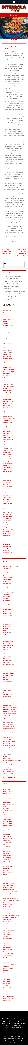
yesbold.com (6, 808)
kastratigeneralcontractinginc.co (11, 894)
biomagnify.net (6, 1000)
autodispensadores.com (9, 745)
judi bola (8, 1019)
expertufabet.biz (7, 836)
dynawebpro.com (7, 516)
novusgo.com (6, 679)
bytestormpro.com (7, 681)
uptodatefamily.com (8, 968)
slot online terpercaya (8, 317)
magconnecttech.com (8, 698)
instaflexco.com (7, 634)
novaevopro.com (7, 613)
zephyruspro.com (7, 486)
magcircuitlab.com (7, 409)
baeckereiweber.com (8, 789)
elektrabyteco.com (7, 416)
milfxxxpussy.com (7, 966)
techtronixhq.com (7, 343)
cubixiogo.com (6, 527)
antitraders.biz (6, 902)
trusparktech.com (7, 615)
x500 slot (4, 1023)
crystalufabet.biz (7, 872)
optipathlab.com (7, 575)
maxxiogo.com (6, 501)
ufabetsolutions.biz (8, 855)
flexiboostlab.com (7, 639)
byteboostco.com (7, 414)
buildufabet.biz (6, 881)
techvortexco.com (7, 363)
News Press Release (7, 1040)
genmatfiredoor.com (8, 705)
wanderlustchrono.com (9, 683)
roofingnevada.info (7, 752)
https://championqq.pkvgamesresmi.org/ (14, 1027)
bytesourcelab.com (8, 478)
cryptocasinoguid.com (8, 889)
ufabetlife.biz (6, 853)
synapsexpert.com (7, 542)
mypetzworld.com (7, 926)
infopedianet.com (7, 465)
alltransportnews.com (8, 883)
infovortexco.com (7, 427)
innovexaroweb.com (8, 439)
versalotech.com (7, 647)
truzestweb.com (7, 540)
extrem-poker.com (7, 934)
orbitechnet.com (7, 531)
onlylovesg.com (7, 718)
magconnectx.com (7, 754)
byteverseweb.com (8, 456)
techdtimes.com (7, 800)
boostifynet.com (7, 620)
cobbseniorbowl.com (8, 911)
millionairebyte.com (8, 773)
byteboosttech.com (8, 817)
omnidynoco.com (7, 535)
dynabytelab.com (7, 577)
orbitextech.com (7, 696)
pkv (12, 1019)
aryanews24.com (7, 904)
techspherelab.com (8, 450)
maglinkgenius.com (8, 407)
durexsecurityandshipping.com (11, 915)
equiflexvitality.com (8, 715)
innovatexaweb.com (8, 356)
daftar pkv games (7, 332)
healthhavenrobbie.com (9, 709)
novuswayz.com (7, 628)
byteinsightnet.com (8, 384)
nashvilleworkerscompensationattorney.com (14, 762)
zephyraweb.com (7, 605)
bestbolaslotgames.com (9, 728)
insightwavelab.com (8, 675)
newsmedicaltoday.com (9, 750)
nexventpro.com (7, 622)
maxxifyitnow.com (7, 482)
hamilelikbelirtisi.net (8, 645)
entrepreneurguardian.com (10, 733)
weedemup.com (7, 739)
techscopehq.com (7, 471)
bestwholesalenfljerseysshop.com (11, 896)
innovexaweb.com (7, 512)
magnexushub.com (7, 819)
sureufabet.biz (6, 864)
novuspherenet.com (8, 529)
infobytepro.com (7, 373)
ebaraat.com (6, 812)
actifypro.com (6, 630)
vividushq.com (6, 522)
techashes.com (7, 793)
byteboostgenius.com (8, 461)
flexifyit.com (6, 499)
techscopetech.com (8, 435)
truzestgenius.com (7, 420)
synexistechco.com (8, 592)
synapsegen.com (7, 518)
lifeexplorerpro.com (8, 677)
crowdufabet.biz (7, 879)
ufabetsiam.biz (6, 840)
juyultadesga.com (7, 921)
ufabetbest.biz (6, 862)
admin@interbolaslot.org (18, 46)
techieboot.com (7, 802)
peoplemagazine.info (8, 791)
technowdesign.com (8, 913)
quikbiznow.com (7, 546)
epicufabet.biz (6, 870)
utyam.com (6, 972)
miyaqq (15, 1025)
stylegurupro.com (7, 658)
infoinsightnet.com (7, 380)
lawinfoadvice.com (7, 955)
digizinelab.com (7, 429)
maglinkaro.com (7, 444)
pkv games (5, 312)
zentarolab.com (7, 544)
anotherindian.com (7, 983)
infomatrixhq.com (7, 399)
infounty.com (6, 928)
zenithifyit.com (6, 600)
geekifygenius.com (7, 694)
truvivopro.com (7, 594)
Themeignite (18, 1040)
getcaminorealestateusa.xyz (10, 777)
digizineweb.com (7, 388)
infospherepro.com (7, 666)
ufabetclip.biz (6, 834)
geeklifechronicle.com (8, 664)
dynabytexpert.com (8, 497)
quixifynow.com (7, 484)
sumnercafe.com (7, 960)
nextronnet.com (7, 505)
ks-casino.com (6, 936)
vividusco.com (6, 596)
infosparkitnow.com (8, 360)
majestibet (9, 1025)
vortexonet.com (7, 583)
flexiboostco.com (7, 568)
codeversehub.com (8, 454)
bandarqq (5, 323)
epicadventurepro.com (8, 673)
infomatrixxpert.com (8, 392)
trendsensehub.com (8, 688)
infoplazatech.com (7, 367)
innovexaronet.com (8, 395)
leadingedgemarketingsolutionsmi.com (13, 891)
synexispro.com (7, 756)
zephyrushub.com (7, 573)
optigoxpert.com (7, 626)
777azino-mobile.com (8, 908)
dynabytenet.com (7, 446)
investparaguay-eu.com (9, 930)
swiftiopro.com (6, 643)
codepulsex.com (7, 433)
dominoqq (5, 315)
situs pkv (21, 1021)
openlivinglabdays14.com (9, 898)
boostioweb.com (7, 570)
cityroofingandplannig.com (9, 917)
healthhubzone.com (8, 810)
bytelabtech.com (7, 354)
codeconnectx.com (7, 390)
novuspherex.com (7, 611)
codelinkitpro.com (7, 348)
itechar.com (6, 806)
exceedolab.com (7, 652)
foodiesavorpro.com (8, 669)
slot (4, 1019)
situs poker (22, 1023)
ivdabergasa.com (7, 919)
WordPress (15, 1043)
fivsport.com (6, 951)
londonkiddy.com (7, 767)
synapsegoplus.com (8, 463)
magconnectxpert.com (8, 418)
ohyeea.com (6, 977)
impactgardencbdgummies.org (10, 994)
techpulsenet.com (7, 422)
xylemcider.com (7, 985)
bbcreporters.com (7, 887)
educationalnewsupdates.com (10, 566)
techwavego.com (7, 431)
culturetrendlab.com (8, 686)
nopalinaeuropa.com (8, 998)
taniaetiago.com (7, 987)
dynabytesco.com (7, 656)
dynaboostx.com (7, 632)
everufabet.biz (6, 876)
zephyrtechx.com (7, 624)
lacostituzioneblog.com (9, 975)
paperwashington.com (8, 737)
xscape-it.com (6, 906)
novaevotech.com (7, 403)
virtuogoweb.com (7, 821)
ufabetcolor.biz (6, 849)
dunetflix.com (6, 962)
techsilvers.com (7, 947)
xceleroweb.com (7, 548)
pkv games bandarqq (8, 325)
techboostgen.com (7, 350)
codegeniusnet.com (8, 377)
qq (1, 1019)
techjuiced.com (7, 815)
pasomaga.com (7, 992)
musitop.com (6, 970)
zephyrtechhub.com (8, 537)
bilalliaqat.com (6, 743)
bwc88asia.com (7, 932)
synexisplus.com (7, 581)
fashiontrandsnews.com (9, 885)
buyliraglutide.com (7, 825)
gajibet (19, 1025)
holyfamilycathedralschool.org (10, 765)
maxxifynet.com (7, 585)
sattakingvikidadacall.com (9, 726)
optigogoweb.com (7, 550)
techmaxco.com (7, 649)
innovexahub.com (7, 588)
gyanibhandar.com (7, 830)
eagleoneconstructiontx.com (10, 713)
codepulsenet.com (7, 467)
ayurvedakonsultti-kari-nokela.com (12, 900)
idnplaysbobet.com (8, 724)
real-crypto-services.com (9, 923)
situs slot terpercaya (19, 1019)
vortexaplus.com (7, 525)
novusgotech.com (7, 503)
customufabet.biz (7, 866)
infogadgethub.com (8, 346)
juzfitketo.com (6, 989)
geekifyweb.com (7, 365)
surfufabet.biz (6, 859)
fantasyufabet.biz (7, 838)
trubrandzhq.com (7, 617)
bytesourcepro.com (8, 448)
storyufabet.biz (6, 868)
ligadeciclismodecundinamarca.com (12, 760)
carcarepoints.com (7, 938)
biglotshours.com (7, 823)
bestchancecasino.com (9, 741)
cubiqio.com (6, 662)
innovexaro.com (7, 476)
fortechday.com (7, 775)
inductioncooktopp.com (9, 747)
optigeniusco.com (7, 609)
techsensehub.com (8, 352)
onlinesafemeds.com (8, 827)
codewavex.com (7, 412)
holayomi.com (6, 758)
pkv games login (7, 310)
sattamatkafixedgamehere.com (11, 730)
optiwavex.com (7, 533)
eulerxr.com (6, 692)
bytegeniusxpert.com (8, 369)
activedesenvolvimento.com (10, 720)
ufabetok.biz (6, 874)
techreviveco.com (7, 441)
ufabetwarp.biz (6, 832)
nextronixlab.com (7, 491)
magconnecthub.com (8, 459)
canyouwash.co (7, 795)
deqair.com (5, 945)
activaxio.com (6, 654)
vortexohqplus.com (8, 641)
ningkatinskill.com (7, 949)
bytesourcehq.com (7, 382)
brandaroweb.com (7, 552)
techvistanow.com (7, 397)
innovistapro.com (7, 637)
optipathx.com (6, 488)
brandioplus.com (7, 514)
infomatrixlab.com (7, 452)
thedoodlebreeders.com (9, 940)
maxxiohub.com (7, 602)
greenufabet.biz (7, 847)
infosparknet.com (7, 480)
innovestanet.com (7, 495)
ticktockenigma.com (8, 690)
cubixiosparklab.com (8, 401)
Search (6, 263)
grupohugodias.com (8, 943)
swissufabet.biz (7, 842)
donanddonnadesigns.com (9, 711)
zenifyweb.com (6, 701)
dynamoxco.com (7, 508)
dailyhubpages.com (8, 722)
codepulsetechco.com (8, 386)
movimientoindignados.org (9, 964)
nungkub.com (6, 981)
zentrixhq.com (6, 493)
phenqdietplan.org (7, 957)
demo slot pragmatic (8, 319)
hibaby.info (5, 735)
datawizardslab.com (8, 660)
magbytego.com (7, 375)
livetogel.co (6, 703)
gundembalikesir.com (8, 804)
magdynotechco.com (8, 358)
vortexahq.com (6, 598)
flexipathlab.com (7, 520)
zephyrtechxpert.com (8, 424)
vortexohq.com (6, 671)
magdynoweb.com (7, 437)
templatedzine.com (8, 953)
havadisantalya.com (8, 798)
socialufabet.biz (7, 857)
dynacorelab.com (7, 590)
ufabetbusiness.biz (7, 844)
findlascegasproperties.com (10, 707)
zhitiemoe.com (6, 979)
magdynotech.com (7, 469)
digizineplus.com (7, 473)
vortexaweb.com (7, 607)
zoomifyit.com (6, 554)
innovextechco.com (8, 405)
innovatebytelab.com (8, 371)
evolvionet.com (7, 579)
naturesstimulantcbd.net (9, 996)
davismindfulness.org (8, 771)
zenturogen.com (7, 510)
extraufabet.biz (7, 851)
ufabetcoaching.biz (7, 769)
